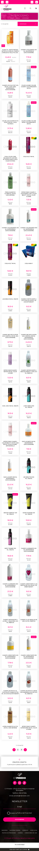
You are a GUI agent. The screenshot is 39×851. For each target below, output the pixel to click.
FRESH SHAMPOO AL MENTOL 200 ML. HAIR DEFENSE (10, 193)
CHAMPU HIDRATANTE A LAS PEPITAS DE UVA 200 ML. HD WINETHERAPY (28, 585)
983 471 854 (23, 793)
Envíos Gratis (19, 762)
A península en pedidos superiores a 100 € (19, 764)
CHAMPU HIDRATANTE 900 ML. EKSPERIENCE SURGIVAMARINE (29, 656)
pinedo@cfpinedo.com (22, 796)
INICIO (12, 18)
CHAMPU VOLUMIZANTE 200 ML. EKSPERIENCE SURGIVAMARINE (10, 229)
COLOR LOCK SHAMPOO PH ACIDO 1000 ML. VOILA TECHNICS (10, 122)
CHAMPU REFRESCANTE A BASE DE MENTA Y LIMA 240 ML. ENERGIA (29, 371)
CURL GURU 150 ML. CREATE (10, 406)
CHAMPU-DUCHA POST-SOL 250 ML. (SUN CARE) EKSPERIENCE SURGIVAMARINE (10, 87)
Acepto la (13, 813)
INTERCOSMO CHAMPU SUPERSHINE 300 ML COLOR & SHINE (28, 728)
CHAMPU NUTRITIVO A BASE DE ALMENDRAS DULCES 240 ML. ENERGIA (28, 692)
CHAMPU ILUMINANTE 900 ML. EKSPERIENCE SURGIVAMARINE (10, 585)
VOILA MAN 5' (29, 263)
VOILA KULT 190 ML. (28, 156)
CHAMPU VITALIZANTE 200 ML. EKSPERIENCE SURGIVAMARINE (29, 51)
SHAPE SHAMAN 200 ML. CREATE (29, 513)
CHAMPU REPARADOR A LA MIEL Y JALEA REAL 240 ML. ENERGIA (10, 621)
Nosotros (4, 830)
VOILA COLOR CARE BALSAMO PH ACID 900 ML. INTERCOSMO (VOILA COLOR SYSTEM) (10, 159)
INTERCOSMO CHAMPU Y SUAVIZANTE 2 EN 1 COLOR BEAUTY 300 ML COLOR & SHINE (29, 194)
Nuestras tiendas (15, 830)
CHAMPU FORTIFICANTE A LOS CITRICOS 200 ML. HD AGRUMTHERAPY (28, 300)
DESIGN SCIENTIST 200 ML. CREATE (10, 513)
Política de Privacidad (24, 813)
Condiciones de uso (31, 833)
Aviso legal (33, 830)
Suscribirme (19, 819)
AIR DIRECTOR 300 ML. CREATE (28, 477)
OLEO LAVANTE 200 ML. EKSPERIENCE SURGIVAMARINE (29, 443)
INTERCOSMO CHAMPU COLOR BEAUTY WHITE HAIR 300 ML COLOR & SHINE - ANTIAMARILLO (10, 444)
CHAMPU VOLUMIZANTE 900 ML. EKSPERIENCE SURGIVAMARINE (28, 229)
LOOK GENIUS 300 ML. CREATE (29, 406)
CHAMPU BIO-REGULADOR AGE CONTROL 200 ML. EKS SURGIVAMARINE (10, 336)
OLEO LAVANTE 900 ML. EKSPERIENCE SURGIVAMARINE (10, 478)
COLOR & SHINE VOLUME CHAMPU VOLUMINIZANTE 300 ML (29, 87)
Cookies (20, 833)
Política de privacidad (9, 833)
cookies (24, 849)
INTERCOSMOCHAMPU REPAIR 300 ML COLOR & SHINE (10, 371)
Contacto (25, 830)
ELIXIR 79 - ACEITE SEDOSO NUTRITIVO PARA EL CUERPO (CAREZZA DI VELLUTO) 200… (10, 51)
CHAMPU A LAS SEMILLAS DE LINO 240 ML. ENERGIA (28, 620)
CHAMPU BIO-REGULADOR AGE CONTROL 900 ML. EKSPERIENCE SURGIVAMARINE (29, 337)
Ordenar (23, 24)
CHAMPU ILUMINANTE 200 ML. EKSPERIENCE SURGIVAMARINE (28, 550)
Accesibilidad (19, 845)
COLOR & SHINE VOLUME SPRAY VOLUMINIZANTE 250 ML (28, 122)
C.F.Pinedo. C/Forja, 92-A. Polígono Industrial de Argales (19, 789)
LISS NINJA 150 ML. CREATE (10, 299)
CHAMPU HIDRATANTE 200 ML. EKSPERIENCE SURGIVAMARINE (10, 656)
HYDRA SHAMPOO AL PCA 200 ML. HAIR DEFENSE (10, 727)
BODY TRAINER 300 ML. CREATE (10, 549)
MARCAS (18, 18)
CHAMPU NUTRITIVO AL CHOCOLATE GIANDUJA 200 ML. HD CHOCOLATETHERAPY (10, 692)
